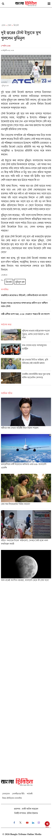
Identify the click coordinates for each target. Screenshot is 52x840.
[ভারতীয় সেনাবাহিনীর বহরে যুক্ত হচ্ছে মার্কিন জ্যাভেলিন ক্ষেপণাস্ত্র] (26, 378)
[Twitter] (20, 822)
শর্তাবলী (29, 794)
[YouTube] (27, 822)
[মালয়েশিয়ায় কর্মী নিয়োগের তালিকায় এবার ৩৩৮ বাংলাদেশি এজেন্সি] (26, 453)
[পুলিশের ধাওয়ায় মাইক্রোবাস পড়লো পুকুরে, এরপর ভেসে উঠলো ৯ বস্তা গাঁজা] (26, 335)
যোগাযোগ (6, 794)
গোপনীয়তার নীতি (18, 794)
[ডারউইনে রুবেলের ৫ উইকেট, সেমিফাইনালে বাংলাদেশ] (26, 297)
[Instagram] (39, 822)
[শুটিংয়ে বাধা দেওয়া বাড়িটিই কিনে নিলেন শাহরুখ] (26, 415)
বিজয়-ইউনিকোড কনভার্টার (12, 798)
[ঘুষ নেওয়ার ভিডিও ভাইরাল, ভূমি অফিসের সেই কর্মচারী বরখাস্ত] (26, 364)
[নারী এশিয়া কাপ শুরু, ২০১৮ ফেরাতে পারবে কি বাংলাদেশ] (26, 316)
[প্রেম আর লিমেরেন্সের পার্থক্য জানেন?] (26, 491)
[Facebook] (14, 822)
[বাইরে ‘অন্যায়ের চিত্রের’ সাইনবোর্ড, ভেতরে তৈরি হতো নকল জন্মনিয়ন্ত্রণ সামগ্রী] (26, 529)
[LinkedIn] (33, 822)
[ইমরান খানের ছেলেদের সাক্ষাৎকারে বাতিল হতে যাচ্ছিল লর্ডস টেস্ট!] (26, 306)
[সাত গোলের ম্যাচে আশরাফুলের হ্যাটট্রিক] (26, 349)
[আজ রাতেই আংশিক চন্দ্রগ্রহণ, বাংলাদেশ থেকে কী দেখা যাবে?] (26, 566)
